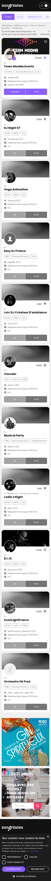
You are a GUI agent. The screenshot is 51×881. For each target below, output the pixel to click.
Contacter (14, 91)
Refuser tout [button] (37, 869)
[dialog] (25, 857)
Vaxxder (10, 374)
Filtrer (9, 16)
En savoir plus (33, 851)
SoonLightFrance (16, 620)
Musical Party (14, 435)
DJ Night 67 (12, 128)
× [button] (48, 837)
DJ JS (8, 558)
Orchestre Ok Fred (17, 681)
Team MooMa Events (19, 66)
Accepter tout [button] (13, 869)
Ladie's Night (13, 497)
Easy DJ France (15, 251)
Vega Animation (16, 189)
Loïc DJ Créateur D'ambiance (25, 312)
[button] (25, 876)
